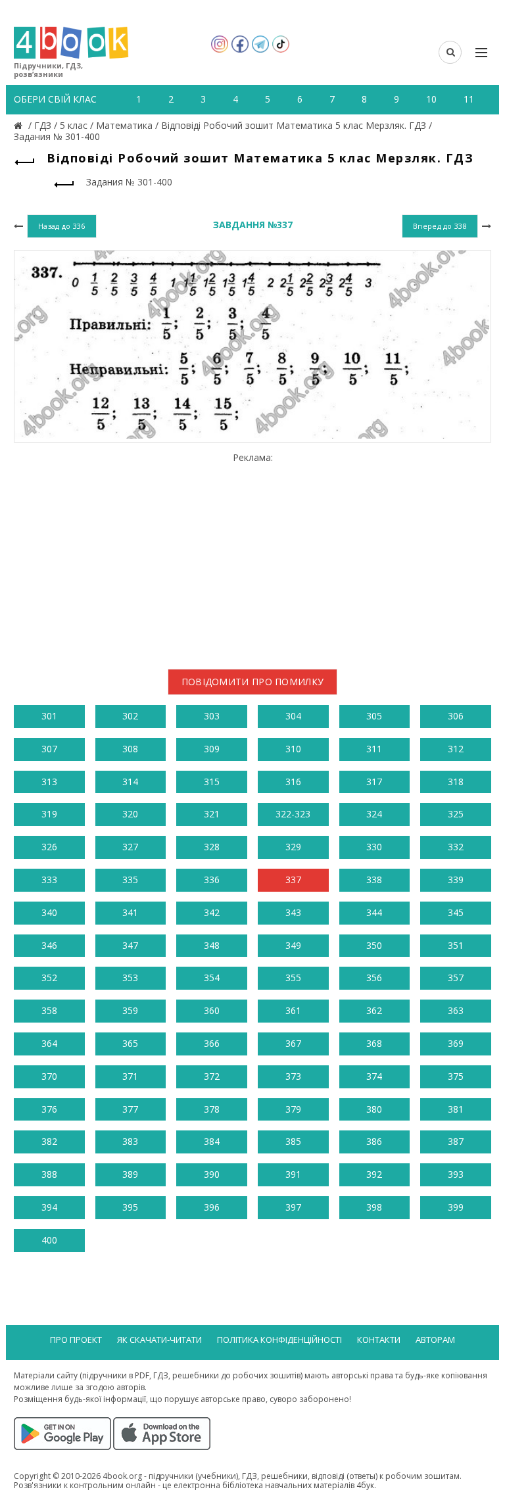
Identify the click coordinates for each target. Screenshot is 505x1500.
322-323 (293, 814)
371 (130, 1076)
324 (374, 814)
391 (293, 1174)
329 (293, 846)
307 (49, 748)
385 (293, 1141)
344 (374, 912)
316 (293, 781)
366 (212, 1043)
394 (49, 1207)
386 (374, 1141)
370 (49, 1076)
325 (456, 814)
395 (130, 1207)
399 (456, 1207)
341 (130, 912)
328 (212, 846)
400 (49, 1240)
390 (212, 1174)
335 (130, 879)
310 (293, 748)
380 (374, 1109)
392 (374, 1174)
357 (456, 977)
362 (374, 1010)
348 (212, 945)
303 (212, 716)
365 (130, 1043)
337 (293, 879)
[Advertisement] (252, 556)
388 (49, 1174)
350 (374, 945)
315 (212, 781)
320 (130, 814)
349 (293, 945)
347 (130, 945)
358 (49, 1010)
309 (212, 748)
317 (374, 781)
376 (49, 1109)
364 (49, 1043)
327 (130, 846)
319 (49, 814)
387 (456, 1141)
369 (456, 1043)
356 (374, 977)
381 (456, 1109)
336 (212, 879)
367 (293, 1043)
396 (212, 1207)
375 (456, 1076)
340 (49, 912)
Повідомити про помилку (252, 681)
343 (293, 912)
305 (374, 716)
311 (374, 748)
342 (212, 912)
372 (212, 1076)
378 (212, 1109)
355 (293, 977)
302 (130, 716)
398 (374, 1207)
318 (456, 781)
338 (374, 879)
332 (456, 846)
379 (293, 1109)
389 (130, 1174)
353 (130, 977)
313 (49, 781)
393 (456, 1174)
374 (374, 1076)
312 (456, 748)
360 (212, 1010)
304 (293, 716)
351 (456, 945)
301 (49, 716)
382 (49, 1141)
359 (130, 1010)
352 (49, 977)
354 (212, 977)
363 (456, 1010)
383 (130, 1141)
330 (374, 846)
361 (293, 1010)
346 (49, 945)
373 (293, 1076)
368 (374, 1043)
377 (130, 1109)
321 (212, 814)
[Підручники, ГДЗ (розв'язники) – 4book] (20, 125)
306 (456, 716)
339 (456, 879)
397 (293, 1207)
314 (130, 781)
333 (49, 879)
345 (456, 912)
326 (49, 846)
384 (212, 1141)
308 (130, 748)
